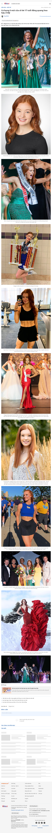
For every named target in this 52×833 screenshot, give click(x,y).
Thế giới (3, 801)
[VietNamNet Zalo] (44, 823)
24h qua (40, 793)
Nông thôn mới (28, 791)
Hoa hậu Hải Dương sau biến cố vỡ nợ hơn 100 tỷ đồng (15, 702)
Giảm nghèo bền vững (29, 788)
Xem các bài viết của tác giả (46, 16)
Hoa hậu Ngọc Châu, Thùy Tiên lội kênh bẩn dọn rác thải (15, 700)
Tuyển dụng (39, 827)
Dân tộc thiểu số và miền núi (31, 793)
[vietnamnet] (7, 4)
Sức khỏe (13, 788)
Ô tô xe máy (13, 793)
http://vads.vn (35, 814)
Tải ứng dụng (34, 825)
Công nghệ (13, 791)
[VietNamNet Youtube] (39, 823)
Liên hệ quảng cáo (33, 806)
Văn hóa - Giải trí (6, 7)
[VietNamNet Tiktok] (42, 823)
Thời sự (2, 788)
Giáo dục (3, 798)
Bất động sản (14, 798)
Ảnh (39, 783)
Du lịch (12, 796)
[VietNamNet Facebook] (36, 823)
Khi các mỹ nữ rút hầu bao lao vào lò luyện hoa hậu (25, 688)
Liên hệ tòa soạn (15, 813)
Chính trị (3, 786)
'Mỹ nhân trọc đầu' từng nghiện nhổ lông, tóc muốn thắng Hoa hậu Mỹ (18, 698)
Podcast (40, 791)
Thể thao (3, 796)
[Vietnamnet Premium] (5, 784)
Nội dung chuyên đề (29, 796)
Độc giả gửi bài (45, 825)
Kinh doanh (3, 791)
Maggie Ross (11, 706)
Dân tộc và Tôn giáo (5, 793)
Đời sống (13, 783)
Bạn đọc (13, 801)
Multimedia (40, 788)
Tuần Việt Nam (28, 783)
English (26, 798)
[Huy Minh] (2, 16)
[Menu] (2, 3)
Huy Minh (6, 16)
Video (39, 786)
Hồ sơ (26, 801)
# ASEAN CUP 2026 (16, 3)
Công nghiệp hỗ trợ (29, 786)
